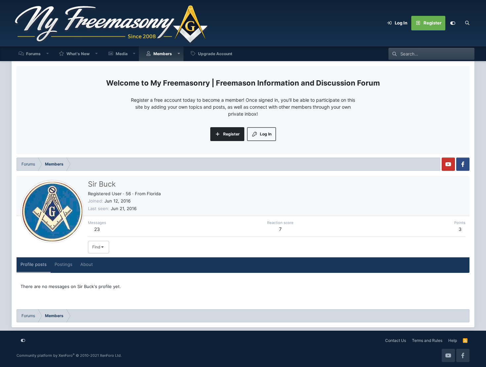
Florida (154, 193)
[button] (47, 53)
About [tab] (86, 264)
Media (122, 53)
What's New (78, 53)
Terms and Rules (427, 340)
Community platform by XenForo (69, 355)
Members (162, 53)
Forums (33, 53)
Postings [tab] (63, 264)
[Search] (467, 23)
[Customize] (452, 23)
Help (452, 340)
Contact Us (395, 340)
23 (97, 229)
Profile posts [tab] (33, 264)
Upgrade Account (215, 53)
